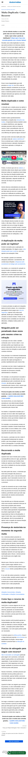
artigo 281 (11, 85)
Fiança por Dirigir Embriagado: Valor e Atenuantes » (15, 727)
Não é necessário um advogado (10, 655)
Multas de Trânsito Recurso (14, 6)
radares (21, 168)
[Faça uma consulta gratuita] (14, 218)
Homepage (3, 6)
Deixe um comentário (14, 741)
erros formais (20, 637)
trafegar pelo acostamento (17, 264)
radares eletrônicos (18, 139)
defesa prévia (18, 635)
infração (3, 383)
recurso (7, 569)
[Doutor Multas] (15, 2)
